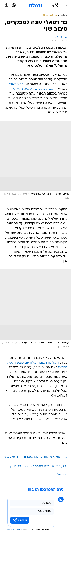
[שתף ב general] (6, 5)
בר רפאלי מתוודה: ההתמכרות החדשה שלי (35, 457)
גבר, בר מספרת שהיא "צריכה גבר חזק (38, 466)
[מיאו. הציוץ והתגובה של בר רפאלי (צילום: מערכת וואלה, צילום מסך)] (35, 161)
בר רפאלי (62, 474)
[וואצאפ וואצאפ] (14, 5)
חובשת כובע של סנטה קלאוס (35, 89)
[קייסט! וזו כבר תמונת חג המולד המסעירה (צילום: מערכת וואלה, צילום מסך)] (35, 309)
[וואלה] (35, 5)
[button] (55, 5)
